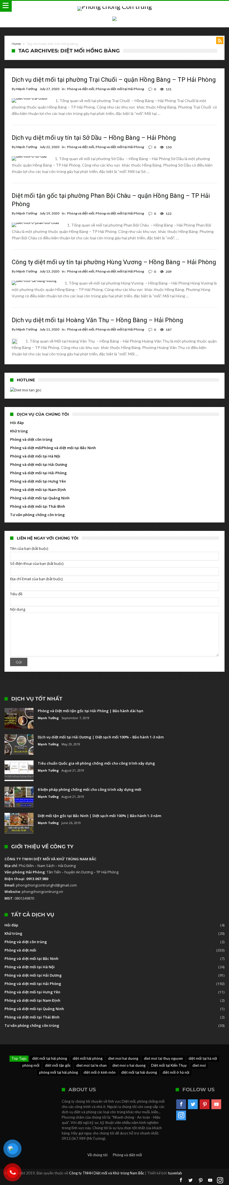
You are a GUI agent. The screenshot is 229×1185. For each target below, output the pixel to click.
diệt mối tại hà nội (203, 1058)
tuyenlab (175, 1173)
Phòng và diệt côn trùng (31, 439)
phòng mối (30, 1065)
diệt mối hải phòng (87, 1058)
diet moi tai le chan (91, 1065)
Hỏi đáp (17, 422)
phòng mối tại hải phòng (58, 1072)
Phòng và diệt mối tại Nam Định (38, 489)
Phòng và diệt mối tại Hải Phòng (120, 89)
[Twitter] (193, 1104)
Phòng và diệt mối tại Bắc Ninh (69, 447)
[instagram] (181, 1116)
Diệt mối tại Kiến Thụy (169, 1065)
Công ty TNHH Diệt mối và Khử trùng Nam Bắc (106, 1173)
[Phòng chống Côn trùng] (114, 6)
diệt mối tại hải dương (139, 1072)
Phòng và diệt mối (80, 89)
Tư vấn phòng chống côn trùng (37, 514)
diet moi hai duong (123, 1058)
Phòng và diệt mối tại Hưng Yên (38, 481)
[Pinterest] (204, 1104)
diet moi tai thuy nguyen (163, 1058)
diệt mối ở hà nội (176, 1072)
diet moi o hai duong (128, 1065)
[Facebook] (181, 1104)
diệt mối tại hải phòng (49, 1058)
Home (16, 44)
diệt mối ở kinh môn (100, 1072)
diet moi (199, 1065)
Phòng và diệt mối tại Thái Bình (37, 506)
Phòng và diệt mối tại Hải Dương (38, 464)
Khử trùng (19, 430)
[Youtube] (216, 1104)
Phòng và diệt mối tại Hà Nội (35, 456)
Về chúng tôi (97, 1155)
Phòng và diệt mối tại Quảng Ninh (40, 497)
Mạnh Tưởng (26, 89)
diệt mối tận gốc (58, 1065)
